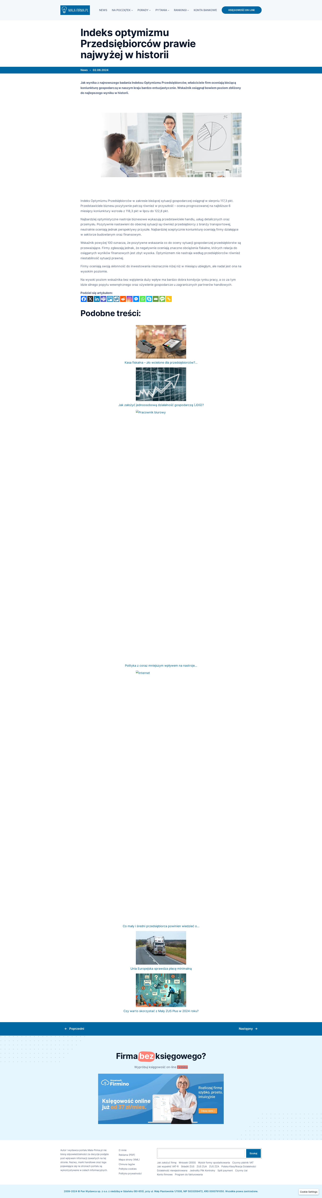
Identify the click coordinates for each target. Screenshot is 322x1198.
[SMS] (162, 299)
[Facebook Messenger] (136, 299)
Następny (246, 1028)
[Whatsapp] (143, 299)
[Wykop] (116, 299)
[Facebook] (84, 299)
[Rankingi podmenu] (188, 10)
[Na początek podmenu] (132, 10)
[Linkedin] (97, 299)
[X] (90, 299)
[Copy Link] (169, 299)
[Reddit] (123, 299)
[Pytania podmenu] (168, 10)
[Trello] (110, 299)
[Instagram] (129, 299)
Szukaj (253, 1153)
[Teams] (103, 299)
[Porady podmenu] (150, 10)
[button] (309, 1192)
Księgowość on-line (241, 10)
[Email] (156, 299)
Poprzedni (76, 1028)
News (84, 70)
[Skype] (149, 299)
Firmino (182, 1067)
